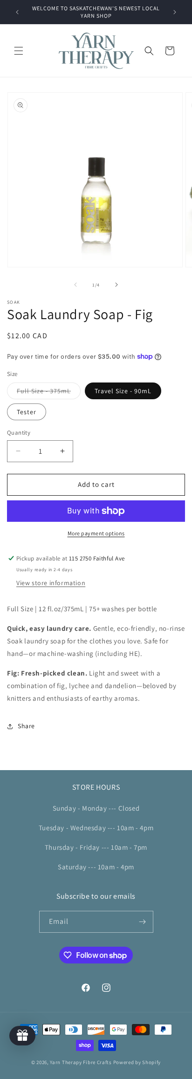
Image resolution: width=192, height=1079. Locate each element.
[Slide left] (75, 284)
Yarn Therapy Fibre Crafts (81, 1062)
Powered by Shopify (137, 1062)
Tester (26, 412)
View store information (50, 583)
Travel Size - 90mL (123, 391)
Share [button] (26, 726)
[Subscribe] (142, 922)
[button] (18, 51)
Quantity (18, 433)
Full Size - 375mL (49, 392)
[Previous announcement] (17, 12)
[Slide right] (116, 284)
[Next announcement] (175, 12)
